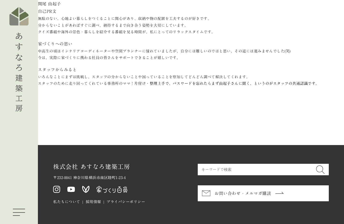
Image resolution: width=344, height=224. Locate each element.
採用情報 (93, 202)
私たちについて (66, 202)
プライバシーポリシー (125, 202)
